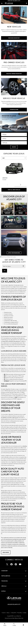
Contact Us (3, 612)
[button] (9, 127)
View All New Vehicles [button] (14, 189)
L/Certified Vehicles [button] (7, 213)
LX (4, 377)
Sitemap (8, 612)
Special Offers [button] (21, 213)
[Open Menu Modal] (2, 3)
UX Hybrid (6, 380)
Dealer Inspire (21, 618)
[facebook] (11, 564)
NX (4, 375)
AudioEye (24, 612)
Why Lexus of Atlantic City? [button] (14, 226)
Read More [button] (6, 552)
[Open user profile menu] (23, 625)
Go (4, 270)
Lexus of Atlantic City (17, 616)
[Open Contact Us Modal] (26, 3)
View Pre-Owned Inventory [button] (14, 73)
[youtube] (20, 564)
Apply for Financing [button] (14, 252)
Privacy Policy (19, 612)
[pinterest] (16, 564)
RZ (16, 397)
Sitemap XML (13, 612)
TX (4, 379)
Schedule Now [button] (14, 109)
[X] (7, 564)
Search (14, 147)
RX (4, 374)
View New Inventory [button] (14, 38)
